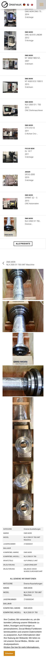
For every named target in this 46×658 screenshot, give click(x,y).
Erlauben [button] (9, 653)
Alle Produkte (23, 244)
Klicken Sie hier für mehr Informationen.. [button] (22, 647)
